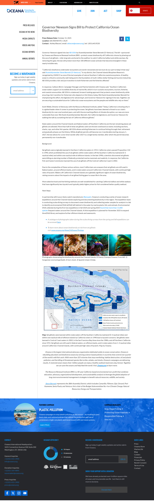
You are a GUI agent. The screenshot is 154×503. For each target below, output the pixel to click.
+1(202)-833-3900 (12, 459)
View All (108, 419)
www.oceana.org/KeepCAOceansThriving (67, 230)
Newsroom (78, 2)
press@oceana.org (12, 485)
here (59, 222)
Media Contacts (28, 38)
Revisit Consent (140, 463)
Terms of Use (139, 465)
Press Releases (29, 25)
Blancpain (87, 197)
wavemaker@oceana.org (14, 473)
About (50, 2)
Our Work (63, 2)
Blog (136, 452)
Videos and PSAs (28, 45)
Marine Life (138, 449)
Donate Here (106, 490)
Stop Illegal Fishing (113, 409)
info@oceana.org (11, 461)
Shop (118, 10)
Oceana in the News (27, 32)
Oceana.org (102, 365)
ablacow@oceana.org (75, 43)
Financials (138, 457)
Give (79, 10)
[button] (121, 39)
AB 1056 (72, 52)
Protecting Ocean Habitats (116, 412)
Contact (137, 468)
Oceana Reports (28, 52)
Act (105, 10)
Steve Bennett (50, 383)
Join (93, 10)
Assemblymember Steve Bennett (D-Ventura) (63, 72)
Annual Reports (28, 58)
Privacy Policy (139, 460)
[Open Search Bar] (139, 2)
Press (136, 444)
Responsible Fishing (113, 416)
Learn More (44, 425)
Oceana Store (139, 446)
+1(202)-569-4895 (12, 470)
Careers (137, 454)
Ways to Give (93, 2)
